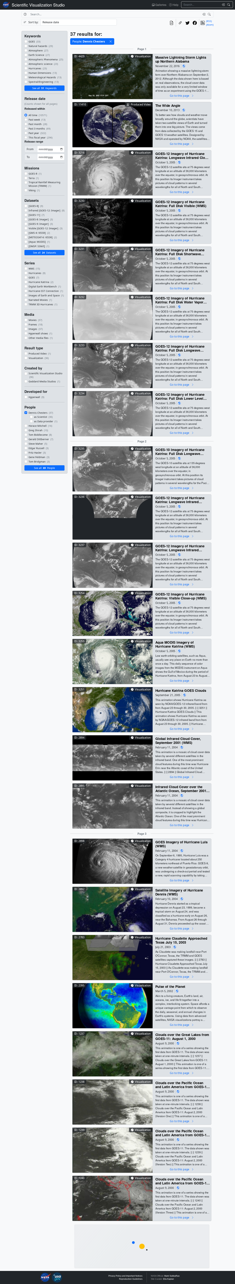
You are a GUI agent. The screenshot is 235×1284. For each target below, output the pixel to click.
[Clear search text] (222, 4)
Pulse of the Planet (170, 986)
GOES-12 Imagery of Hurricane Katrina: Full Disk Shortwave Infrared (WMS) (180, 252)
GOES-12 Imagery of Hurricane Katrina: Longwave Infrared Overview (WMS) (180, 500)
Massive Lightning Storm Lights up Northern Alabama (180, 59)
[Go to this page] (112, 76)
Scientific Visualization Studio (38, 5)
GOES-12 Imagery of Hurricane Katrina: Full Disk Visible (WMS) (180, 204)
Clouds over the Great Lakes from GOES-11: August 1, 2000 (182, 1037)
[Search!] (229, 4)
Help (175, 5)
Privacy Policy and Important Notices (125, 1276)
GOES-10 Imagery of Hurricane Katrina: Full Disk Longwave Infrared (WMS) (180, 452)
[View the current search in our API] (171, 23)
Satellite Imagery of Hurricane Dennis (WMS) (179, 892)
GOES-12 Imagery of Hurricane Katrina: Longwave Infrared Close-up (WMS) (182, 156)
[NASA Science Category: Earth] (184, 66)
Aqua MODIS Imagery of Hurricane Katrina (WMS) (175, 644)
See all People (44, 468)
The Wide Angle (167, 105)
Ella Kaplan (168, 1279)
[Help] (25, 14)
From (30, 149)
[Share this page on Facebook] (195, 23)
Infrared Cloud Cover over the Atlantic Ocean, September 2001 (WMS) (180, 789)
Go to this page (180, 95)
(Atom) (209, 24)
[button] (110, 41)
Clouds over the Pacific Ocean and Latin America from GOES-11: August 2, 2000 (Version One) (182, 1085)
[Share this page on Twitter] (187, 23)
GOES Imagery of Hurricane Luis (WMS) (181, 844)
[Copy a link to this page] (180, 23)
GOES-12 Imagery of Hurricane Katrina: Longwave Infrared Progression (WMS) (180, 548)
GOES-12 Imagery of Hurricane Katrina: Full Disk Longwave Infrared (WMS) (180, 348)
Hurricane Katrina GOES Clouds (180, 690)
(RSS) (209, 21)
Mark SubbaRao (172, 1276)
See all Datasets (44, 252)
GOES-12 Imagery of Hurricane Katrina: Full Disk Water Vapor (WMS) (180, 300)
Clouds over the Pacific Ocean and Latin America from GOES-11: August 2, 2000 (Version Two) (182, 1133)
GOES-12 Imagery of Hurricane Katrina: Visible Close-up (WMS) (181, 596)
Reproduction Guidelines (130, 1279)
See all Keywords (44, 88)
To (28, 157)
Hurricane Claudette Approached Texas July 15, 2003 (181, 940)
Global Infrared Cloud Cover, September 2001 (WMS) (178, 741)
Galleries (160, 5)
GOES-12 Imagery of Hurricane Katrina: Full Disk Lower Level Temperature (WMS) (180, 396)
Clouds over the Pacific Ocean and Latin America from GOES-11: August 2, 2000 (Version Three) (182, 1181)
